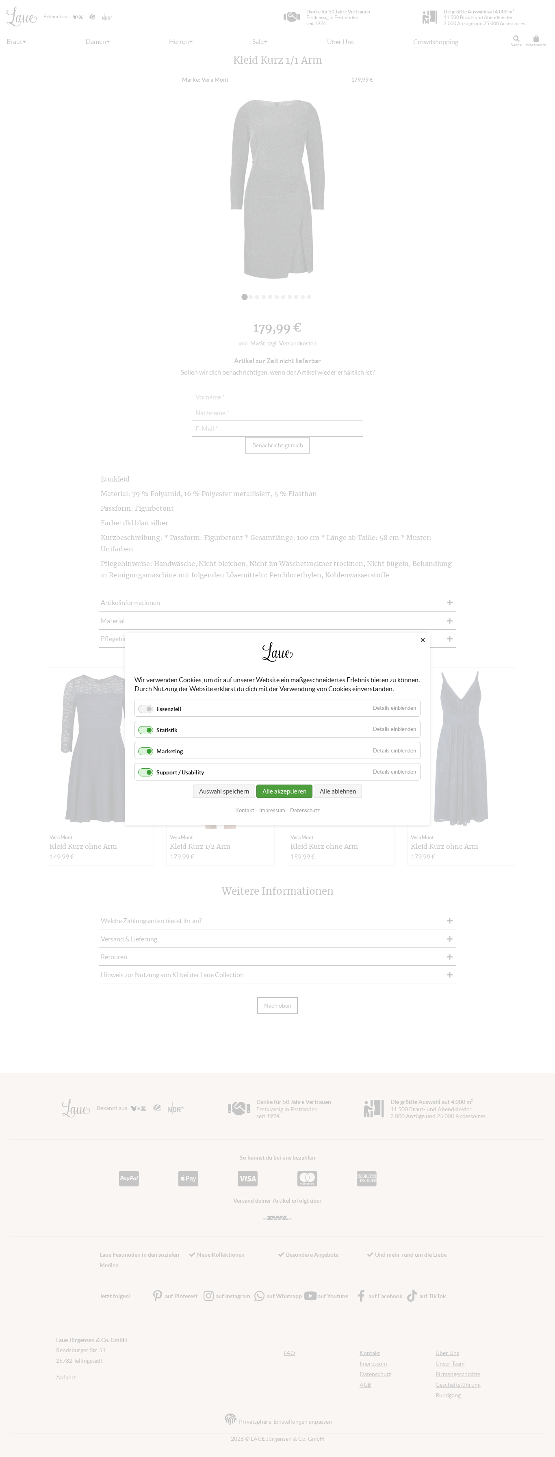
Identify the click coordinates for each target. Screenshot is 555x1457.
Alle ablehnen (338, 790)
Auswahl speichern (224, 790)
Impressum (272, 810)
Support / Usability (180, 772)
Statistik (167, 730)
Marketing (169, 751)
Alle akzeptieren (284, 790)
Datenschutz (305, 810)
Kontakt (244, 810)
